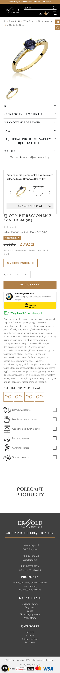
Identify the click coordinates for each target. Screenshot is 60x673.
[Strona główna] (4, 21)
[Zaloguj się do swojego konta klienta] (40, 13)
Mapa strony (30, 617)
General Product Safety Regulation (28, 141)
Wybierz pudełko (20, 263)
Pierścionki (30, 642)
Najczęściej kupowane (30, 589)
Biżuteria (30, 632)
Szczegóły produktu (23, 114)
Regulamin (30, 607)
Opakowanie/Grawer (22, 122)
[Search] (54, 7)
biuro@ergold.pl (30, 559)
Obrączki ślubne (30, 639)
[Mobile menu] (54, 13)
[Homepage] (11, 10)
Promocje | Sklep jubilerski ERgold (30, 582)
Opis (7, 106)
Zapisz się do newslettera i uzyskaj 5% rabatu (30, 2)
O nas (30, 610)
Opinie (9, 151)
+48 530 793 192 (30, 555)
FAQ (7, 131)
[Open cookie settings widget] (4, 668)
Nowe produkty (30, 586)
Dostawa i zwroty (30, 603)
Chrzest (30, 635)
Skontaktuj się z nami (30, 614)
